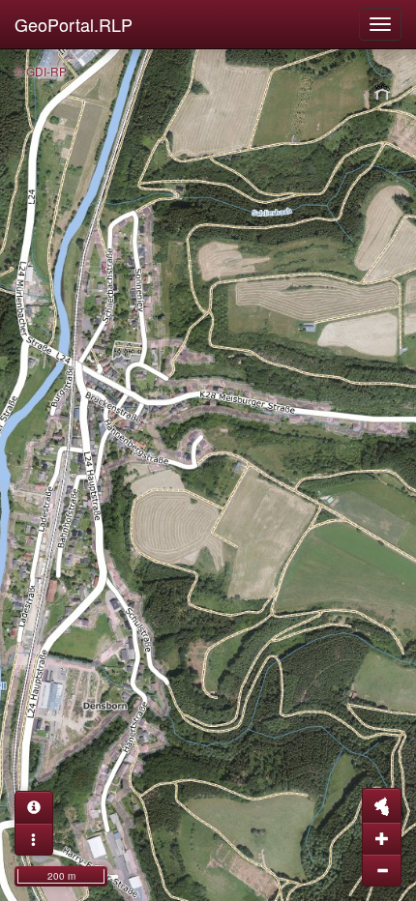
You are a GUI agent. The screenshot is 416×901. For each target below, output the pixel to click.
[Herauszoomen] (381, 870)
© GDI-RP (41, 71)
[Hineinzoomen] (381, 838)
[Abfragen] (34, 807)
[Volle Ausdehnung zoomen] (381, 805)
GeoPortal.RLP (74, 24)
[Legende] (34, 839)
